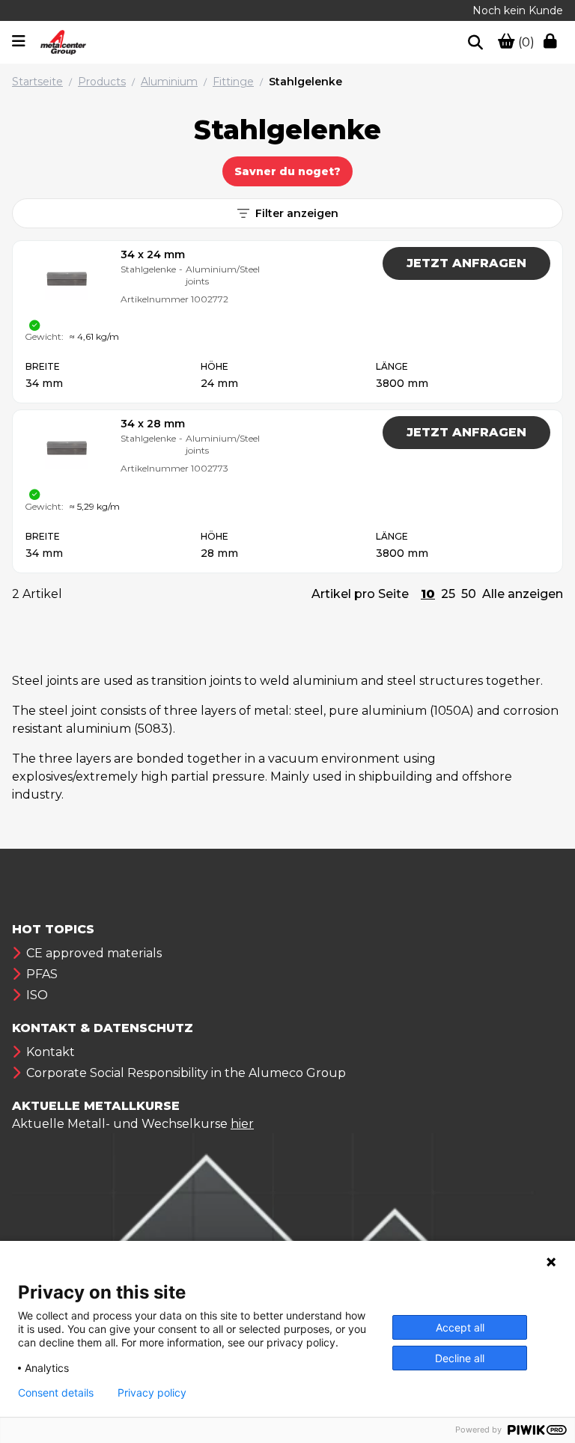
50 (468, 594)
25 (448, 594)
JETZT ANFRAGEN (466, 263)
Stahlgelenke (305, 81)
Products (102, 81)
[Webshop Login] (553, 43)
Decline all (459, 1358)
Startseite (37, 81)
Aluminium (169, 81)
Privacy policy (152, 1393)
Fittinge (233, 81)
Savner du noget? (287, 171)
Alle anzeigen (522, 594)
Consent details (56, 1393)
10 (428, 594)
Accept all (460, 1327)
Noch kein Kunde (517, 10)
